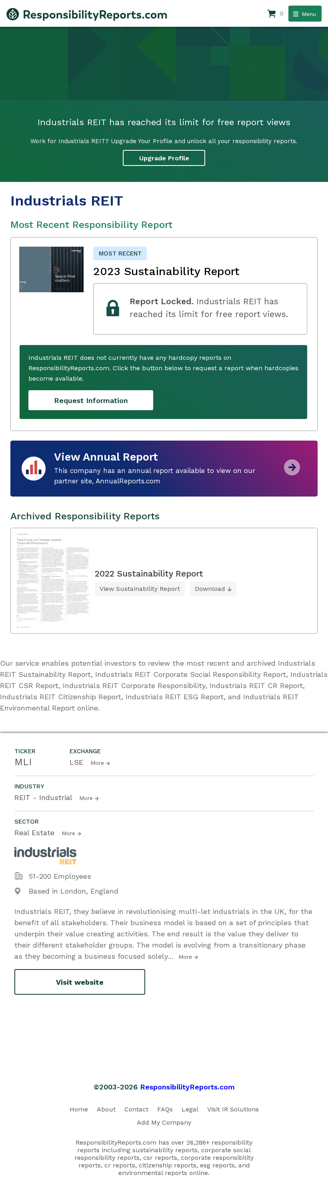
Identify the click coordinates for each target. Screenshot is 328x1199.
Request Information (91, 400)
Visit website (80, 982)
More (97, 763)
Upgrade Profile (164, 158)
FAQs (165, 1109)
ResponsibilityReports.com (187, 1087)
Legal (190, 1109)
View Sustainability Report (140, 589)
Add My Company (164, 1122)
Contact (136, 1109)
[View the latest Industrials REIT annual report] (292, 472)
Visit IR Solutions (233, 1109)
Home (79, 1109)
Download (210, 589)
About (106, 1109)
